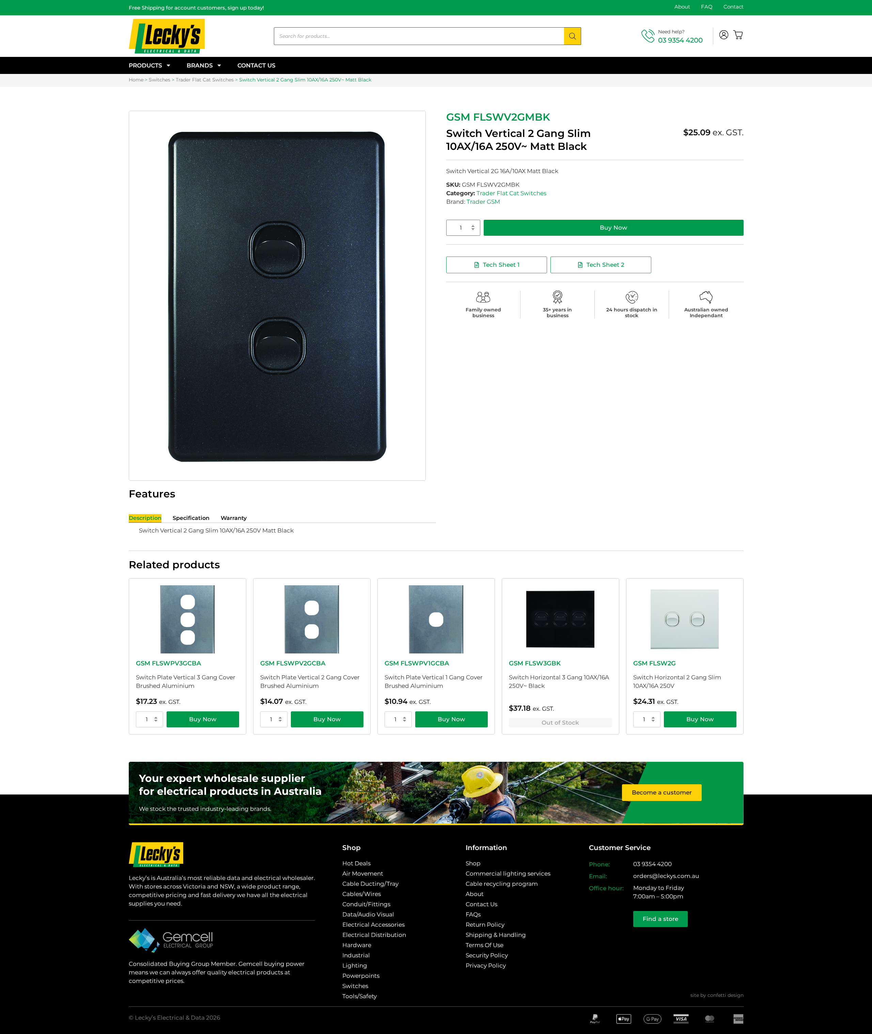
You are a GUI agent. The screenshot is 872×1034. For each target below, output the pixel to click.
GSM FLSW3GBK (535, 663)
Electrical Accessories (373, 924)
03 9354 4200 (680, 40)
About (682, 6)
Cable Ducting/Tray (370, 883)
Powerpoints (360, 975)
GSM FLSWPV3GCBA (168, 663)
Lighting (354, 965)
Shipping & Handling (496, 934)
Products (145, 65)
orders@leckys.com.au (666, 876)
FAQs (473, 914)
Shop (473, 863)
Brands (200, 65)
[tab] (145, 518)
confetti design (725, 995)
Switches (159, 80)
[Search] (572, 36)
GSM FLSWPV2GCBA (292, 663)
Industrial (356, 955)
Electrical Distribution (374, 934)
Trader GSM (483, 201)
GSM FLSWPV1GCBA (417, 663)
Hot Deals (356, 863)
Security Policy (487, 955)
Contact (733, 6)
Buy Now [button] (202, 719)
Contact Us (256, 65)
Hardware (356, 945)
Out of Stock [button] (560, 722)
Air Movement (362, 873)
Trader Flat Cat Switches (205, 80)
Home (136, 80)
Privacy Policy (486, 965)
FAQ (707, 6)
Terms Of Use (484, 945)
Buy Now (613, 227)
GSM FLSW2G (654, 663)
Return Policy (485, 924)
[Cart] (738, 34)
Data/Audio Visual (368, 914)
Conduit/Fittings (366, 904)
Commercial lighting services (508, 873)
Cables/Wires (361, 894)
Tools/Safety (359, 996)
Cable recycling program (502, 883)
